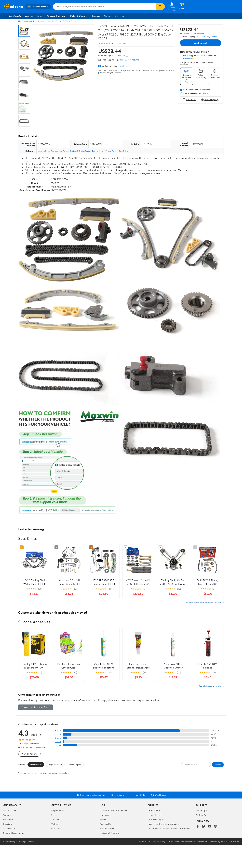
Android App (202, 814)
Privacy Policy (154, 814)
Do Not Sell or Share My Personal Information (169, 828)
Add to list (191, 99)
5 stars (58, 730)
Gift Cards (56, 828)
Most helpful (75, 764)
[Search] (160, 6)
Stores (54, 814)
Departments (15, 15)
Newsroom (8, 819)
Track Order (140, 795)
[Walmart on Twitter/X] (203, 826)
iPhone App (201, 810)
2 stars (58, 741)
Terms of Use (154, 810)
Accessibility (105, 823)
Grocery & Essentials (56, 15)
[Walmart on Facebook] (198, 826)
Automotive (30, 21)
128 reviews (121, 43)
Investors (7, 823)
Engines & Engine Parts (66, 21)
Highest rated (55, 764)
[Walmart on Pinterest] (215, 826)
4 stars (58, 734)
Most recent (35, 764)
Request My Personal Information (163, 823)
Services (29, 15)
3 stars (58, 738)
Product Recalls (107, 828)
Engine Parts (97, 151)
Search (218, 764)
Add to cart (200, 43)
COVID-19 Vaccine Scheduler (113, 810)
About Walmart (10, 810)
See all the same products (211, 686)
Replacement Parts (46, 21)
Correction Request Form (35, 707)
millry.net (124, 65)
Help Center (119, 795)
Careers (107, 15)
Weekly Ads (160, 795)
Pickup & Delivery (78, 15)
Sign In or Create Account (92, 795)
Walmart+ (56, 823)
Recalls (103, 819)
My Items (119, 15)
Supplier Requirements (13, 832)
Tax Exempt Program (109, 832)
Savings (40, 15)
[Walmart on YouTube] (209, 826)
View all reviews (29, 753)
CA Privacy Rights (156, 819)
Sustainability (9, 828)
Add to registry (211, 99)
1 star (58, 745)
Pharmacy (95, 15)
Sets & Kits (123, 151)
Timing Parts (111, 151)
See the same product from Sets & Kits (205, 602)
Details (205, 93)
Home (21, 21)
